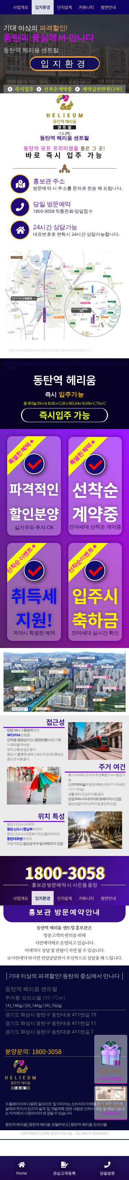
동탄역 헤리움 (23, 17)
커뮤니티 (86, 7)
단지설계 (64, 7)
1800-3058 (64, 872)
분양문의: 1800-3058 (33, 1051)
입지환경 (42, 7)
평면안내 (108, 7)
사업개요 (20, 7)
